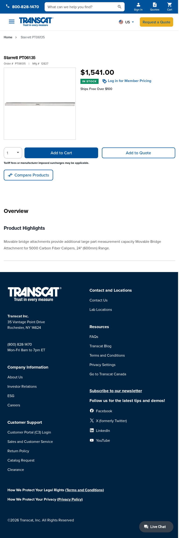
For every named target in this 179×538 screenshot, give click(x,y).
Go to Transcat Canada (108, 374)
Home (8, 37)
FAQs (94, 336)
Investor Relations (22, 386)
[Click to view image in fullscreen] (40, 104)
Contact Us (98, 300)
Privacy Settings (102, 364)
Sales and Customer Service (30, 441)
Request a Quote (156, 22)
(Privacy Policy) (70, 499)
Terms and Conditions (107, 355)
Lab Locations (101, 309)
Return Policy (18, 450)
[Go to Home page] (36, 22)
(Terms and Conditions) (84, 490)
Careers (13, 405)
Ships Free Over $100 (96, 88)
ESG (10, 395)
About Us (15, 377)
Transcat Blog (100, 345)
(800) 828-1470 (19, 344)
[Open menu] (12, 21)
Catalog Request (20, 460)
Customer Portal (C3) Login (29, 432)
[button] (126, 22)
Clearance (15, 469)
